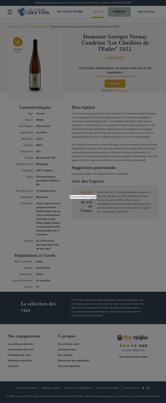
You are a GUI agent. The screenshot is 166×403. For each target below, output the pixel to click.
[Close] (92, 199)
